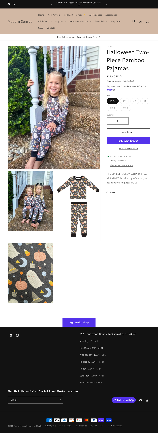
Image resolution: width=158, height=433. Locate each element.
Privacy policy (65, 426)
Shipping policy (96, 426)
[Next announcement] (106, 4)
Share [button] (112, 192)
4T (146, 101)
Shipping (110, 81)
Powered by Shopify (34, 426)
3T (136, 101)
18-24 (112, 101)
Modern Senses (20, 426)
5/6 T (114, 108)
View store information (121, 165)
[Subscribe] (59, 400)
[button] (45, 21)
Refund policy (50, 426)
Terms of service (80, 426)
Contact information (114, 426)
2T (126, 101)
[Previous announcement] (51, 4)
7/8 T (127, 108)
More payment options (128, 148)
